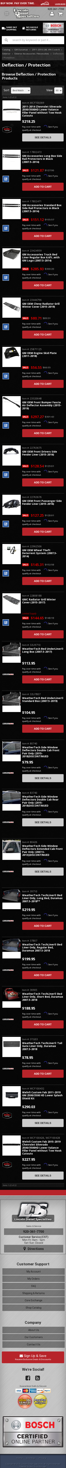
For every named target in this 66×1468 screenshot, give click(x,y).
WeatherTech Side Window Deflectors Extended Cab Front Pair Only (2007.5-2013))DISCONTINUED (42, 850)
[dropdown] (6, 13)
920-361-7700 (56, 9)
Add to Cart (43, 186)
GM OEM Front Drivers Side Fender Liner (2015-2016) (39, 453)
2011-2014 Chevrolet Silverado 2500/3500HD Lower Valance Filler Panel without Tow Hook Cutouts (42, 111)
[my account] (52, 13)
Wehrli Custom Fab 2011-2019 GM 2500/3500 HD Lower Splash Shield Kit (42, 1095)
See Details (43, 137)
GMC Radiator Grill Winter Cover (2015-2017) (39, 601)
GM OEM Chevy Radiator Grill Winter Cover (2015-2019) (41, 305)
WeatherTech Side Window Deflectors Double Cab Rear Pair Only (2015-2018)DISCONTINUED (40, 801)
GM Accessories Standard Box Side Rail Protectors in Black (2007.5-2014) (41, 208)
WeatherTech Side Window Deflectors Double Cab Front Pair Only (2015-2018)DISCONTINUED (40, 752)
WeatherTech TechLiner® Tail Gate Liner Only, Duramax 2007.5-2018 (42, 1046)
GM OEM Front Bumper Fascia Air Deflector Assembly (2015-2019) (41, 405)
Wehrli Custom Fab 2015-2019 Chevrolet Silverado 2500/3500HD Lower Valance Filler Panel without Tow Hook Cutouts (42, 1147)
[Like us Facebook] (26, 1378)
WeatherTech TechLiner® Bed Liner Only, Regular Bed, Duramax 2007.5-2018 (42, 947)
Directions (35, 1249)
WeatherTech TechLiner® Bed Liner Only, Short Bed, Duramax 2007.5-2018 (42, 997)
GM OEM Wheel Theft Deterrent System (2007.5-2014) (39, 553)
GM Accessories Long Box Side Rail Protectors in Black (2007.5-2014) (42, 159)
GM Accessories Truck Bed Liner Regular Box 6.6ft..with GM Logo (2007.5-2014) (41, 257)
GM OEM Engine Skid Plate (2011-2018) (39, 355)
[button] (33, 40)
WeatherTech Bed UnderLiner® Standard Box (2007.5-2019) (42, 700)
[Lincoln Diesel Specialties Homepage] (30, 14)
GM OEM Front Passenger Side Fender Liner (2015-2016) (42, 502)
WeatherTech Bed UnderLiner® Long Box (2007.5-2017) (42, 650)
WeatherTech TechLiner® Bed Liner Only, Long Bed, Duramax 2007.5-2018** (42, 898)
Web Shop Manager (38, 1466)
